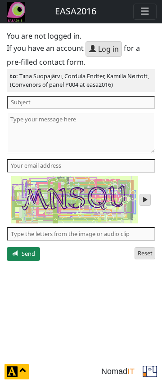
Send (26, 253)
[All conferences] (150, 371)
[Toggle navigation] (145, 12)
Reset (145, 253)
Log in (107, 49)
